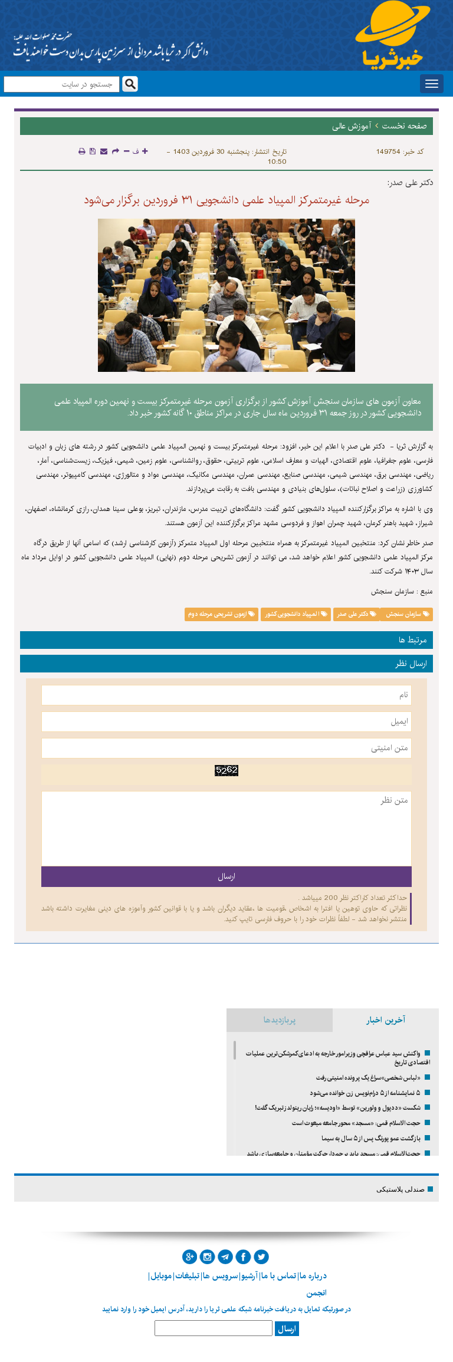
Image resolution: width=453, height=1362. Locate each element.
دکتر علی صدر (353, 614)
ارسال (287, 1329)
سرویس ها (220, 1276)
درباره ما (313, 1276)
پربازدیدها (280, 1020)
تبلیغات (187, 1276)
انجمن (316, 1293)
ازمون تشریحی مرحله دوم (218, 614)
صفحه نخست (404, 126)
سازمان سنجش (403, 614)
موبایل (161, 1276)
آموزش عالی (351, 126)
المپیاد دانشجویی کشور (293, 614)
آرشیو (249, 1276)
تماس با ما (278, 1276)
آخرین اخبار (385, 1020)
